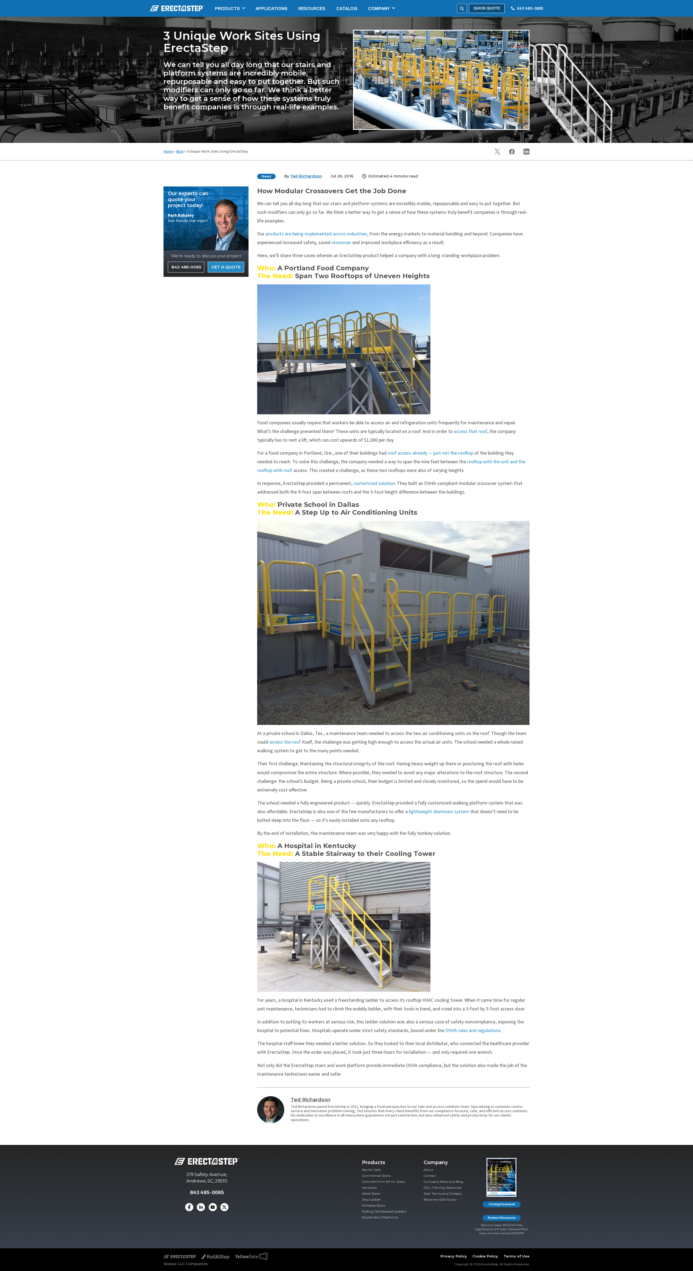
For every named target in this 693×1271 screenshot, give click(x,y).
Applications (271, 8)
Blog (180, 151)
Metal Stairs (371, 1193)
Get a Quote (226, 267)
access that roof (470, 431)
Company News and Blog (443, 1182)
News (266, 176)
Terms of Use (516, 1256)
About (428, 1170)
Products (227, 8)
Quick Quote (486, 8)
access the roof (285, 742)
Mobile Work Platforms (380, 1217)
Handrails (369, 1187)
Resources (311, 8)
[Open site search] (462, 8)
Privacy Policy (453, 1256)
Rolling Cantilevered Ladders (384, 1211)
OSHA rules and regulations (473, 1030)
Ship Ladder (371, 1199)
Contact (430, 1176)
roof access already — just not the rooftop (430, 453)
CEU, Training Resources (442, 1187)
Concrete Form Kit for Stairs (383, 1182)
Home (168, 151)
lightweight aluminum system (439, 811)
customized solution (374, 483)
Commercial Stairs (376, 1176)
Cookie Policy (485, 1256)
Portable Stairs (373, 1205)
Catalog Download (502, 1204)
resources (341, 242)
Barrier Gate (371, 1170)
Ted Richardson (311, 1100)
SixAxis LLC (174, 1264)
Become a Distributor (440, 1199)
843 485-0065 (530, 8)
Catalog (346, 8)
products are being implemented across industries (316, 234)
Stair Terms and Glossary (443, 1193)
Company (379, 8)
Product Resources (502, 1218)
